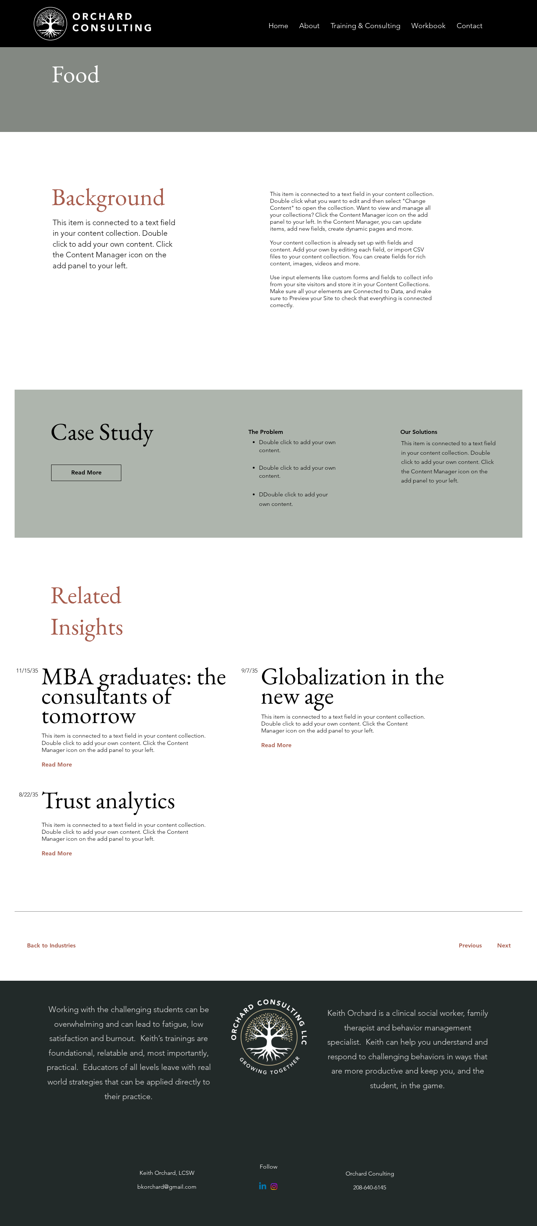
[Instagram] (274, 1186)
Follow (268, 1166)
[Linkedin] (262, 1186)
